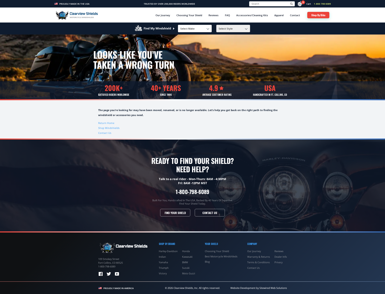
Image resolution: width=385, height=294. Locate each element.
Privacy (278, 262)
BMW (185, 262)
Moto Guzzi (188, 273)
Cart (307, 3)
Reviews (213, 15)
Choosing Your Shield (189, 15)
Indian (162, 256)
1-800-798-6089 (192, 192)
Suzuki (185, 268)
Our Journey (163, 15)
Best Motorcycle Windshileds (221, 256)
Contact (295, 15)
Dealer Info (280, 256)
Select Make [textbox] (187, 28)
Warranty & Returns (258, 256)
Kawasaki (187, 256)
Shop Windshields (109, 128)
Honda (186, 251)
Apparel (279, 15)
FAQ (227, 15)
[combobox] (195, 28)
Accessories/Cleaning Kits (252, 15)
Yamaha (163, 262)
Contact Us (104, 133)
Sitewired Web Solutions (273, 288)
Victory (163, 273)
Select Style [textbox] (226, 28)
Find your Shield (175, 213)
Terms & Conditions (258, 262)
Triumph (164, 268)
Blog (207, 261)
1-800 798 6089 (322, 3)
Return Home (106, 123)
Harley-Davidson (168, 251)
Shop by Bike (318, 15)
